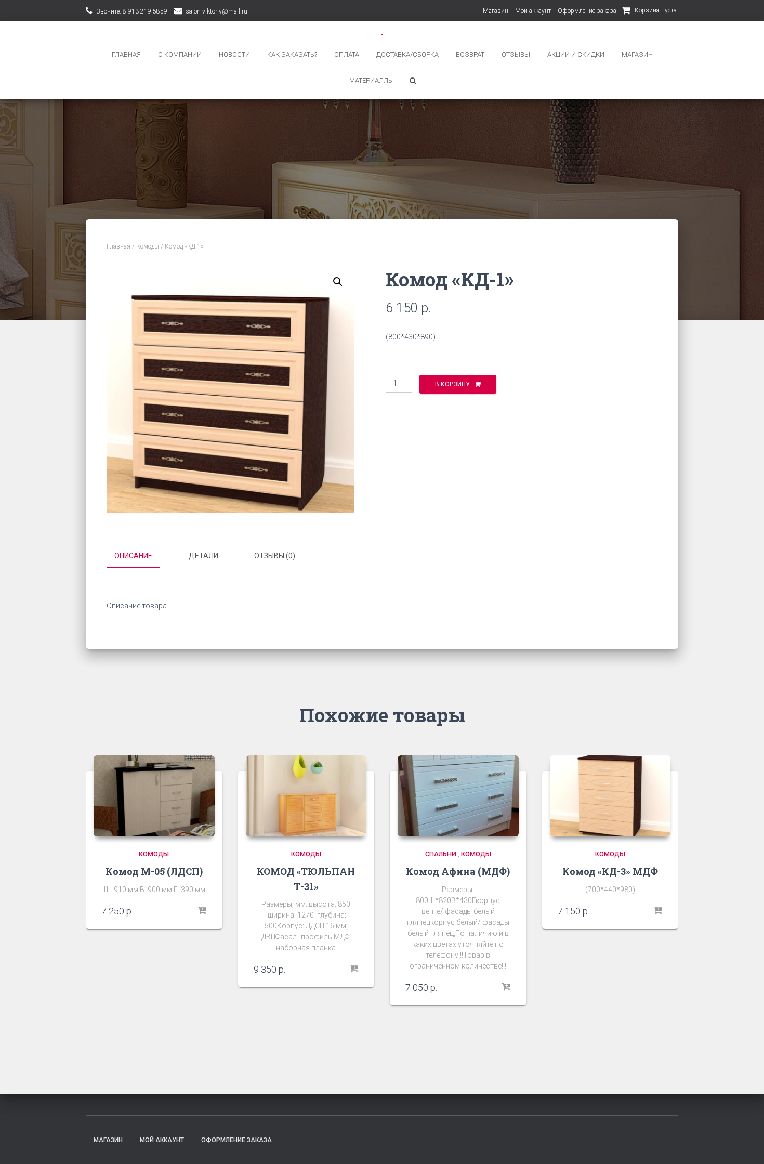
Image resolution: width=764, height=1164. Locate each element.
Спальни (440, 854)
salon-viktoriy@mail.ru (216, 11)
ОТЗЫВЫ (516, 54)
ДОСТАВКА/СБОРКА (407, 54)
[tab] (141, 556)
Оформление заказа (587, 11)
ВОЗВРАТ (470, 54)
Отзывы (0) (274, 556)
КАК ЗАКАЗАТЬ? (292, 54)
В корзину (452, 384)
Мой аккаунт (533, 11)
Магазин (495, 11)
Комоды (147, 246)
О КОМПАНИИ (180, 54)
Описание (133, 556)
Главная (118, 246)
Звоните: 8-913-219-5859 (131, 11)
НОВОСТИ (234, 54)
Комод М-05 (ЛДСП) (154, 871)
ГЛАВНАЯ (126, 54)
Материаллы (371, 80)
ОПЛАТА (346, 54)
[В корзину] (201, 911)
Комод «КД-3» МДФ (610, 871)
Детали (203, 556)
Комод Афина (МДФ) (458, 871)
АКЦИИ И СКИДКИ (575, 54)
